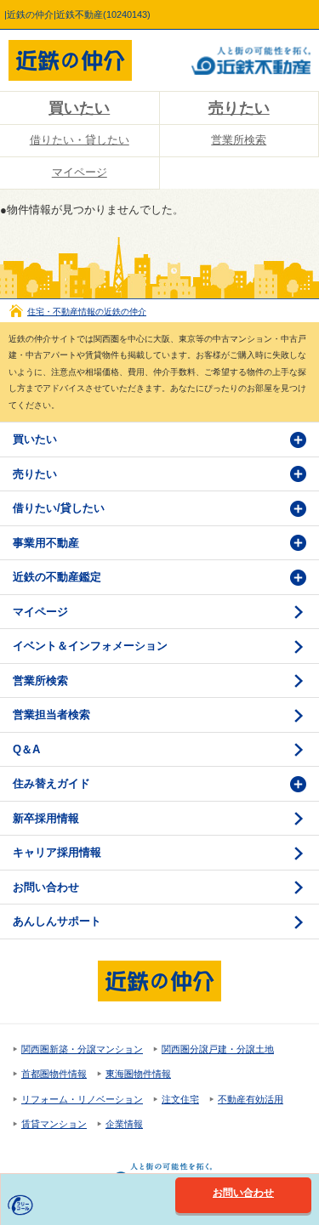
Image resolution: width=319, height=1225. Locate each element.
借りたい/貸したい (59, 508)
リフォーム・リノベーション (82, 1099)
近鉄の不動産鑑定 (57, 576)
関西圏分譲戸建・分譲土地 (218, 1049)
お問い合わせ (46, 887)
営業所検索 (40, 680)
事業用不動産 (46, 542)
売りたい (35, 474)
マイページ (79, 172)
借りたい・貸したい (79, 139)
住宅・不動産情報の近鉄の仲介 (86, 311)
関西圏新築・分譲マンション (82, 1049)
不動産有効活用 (250, 1099)
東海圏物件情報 (138, 1074)
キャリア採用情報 (57, 852)
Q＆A (26, 749)
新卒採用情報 (46, 818)
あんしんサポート (57, 921)
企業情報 (124, 1124)
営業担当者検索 (51, 714)
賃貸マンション (54, 1124)
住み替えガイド (51, 783)
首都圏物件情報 (54, 1074)
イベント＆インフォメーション (90, 645)
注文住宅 (180, 1099)
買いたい (79, 107)
